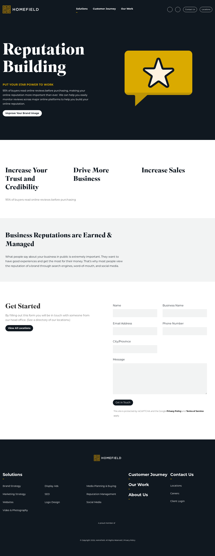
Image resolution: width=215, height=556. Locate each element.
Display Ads (51, 486)
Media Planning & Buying (101, 486)
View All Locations (19, 328)
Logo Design (52, 502)
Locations (206, 9)
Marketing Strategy (14, 494)
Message (119, 359)
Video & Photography (15, 510)
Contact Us (190, 9)
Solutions (82, 9)
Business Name (173, 305)
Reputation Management (101, 494)
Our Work (127, 9)
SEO (47, 494)
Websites (8, 502)
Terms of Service (195, 411)
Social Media (94, 502)
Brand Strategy (12, 486)
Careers (174, 493)
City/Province (122, 341)
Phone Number (173, 323)
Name (117, 305)
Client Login (177, 501)
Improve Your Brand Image (22, 113)
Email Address (122, 323)
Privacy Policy (174, 411)
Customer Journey (104, 9)
